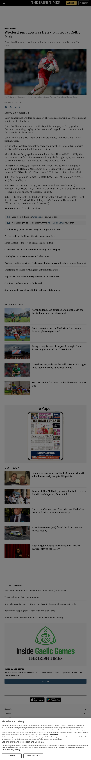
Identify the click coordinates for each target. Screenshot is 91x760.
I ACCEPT (12, 756)
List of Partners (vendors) (11, 750)
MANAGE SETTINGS (33, 756)
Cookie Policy (53, 734)
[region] (45, 739)
